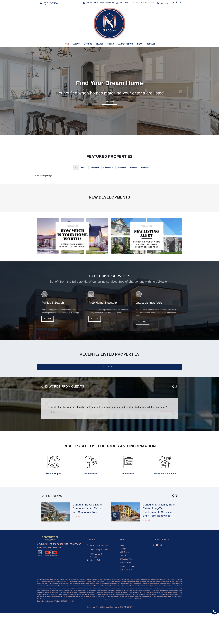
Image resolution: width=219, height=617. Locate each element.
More (75, 517)
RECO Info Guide (127, 559)
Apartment (94, 168)
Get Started (109, 102)
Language (162, 3)
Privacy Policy (125, 563)
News (139, 44)
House (84, 168)
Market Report (125, 44)
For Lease (145, 168)
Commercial (108, 168)
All (76, 168)
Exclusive (121, 168)
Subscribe (142, 322)
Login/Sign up (146, 3)
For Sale (133, 168)
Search (99, 44)
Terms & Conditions (127, 566)
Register (47, 319)
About (76, 44)
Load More (108, 367)
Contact (151, 44)
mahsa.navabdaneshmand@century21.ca (110, 3)
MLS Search (125, 552)
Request (94, 319)
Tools (110, 44)
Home (66, 44)
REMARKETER (126, 570)
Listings (88, 44)
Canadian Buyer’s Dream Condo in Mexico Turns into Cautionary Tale (88, 508)
